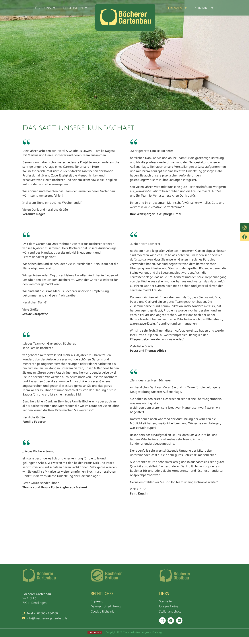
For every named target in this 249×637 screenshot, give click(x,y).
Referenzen (172, 8)
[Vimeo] (179, 620)
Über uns (43, 8)
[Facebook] (244, 236)
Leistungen (73, 8)
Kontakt (201, 8)
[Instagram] (244, 227)
